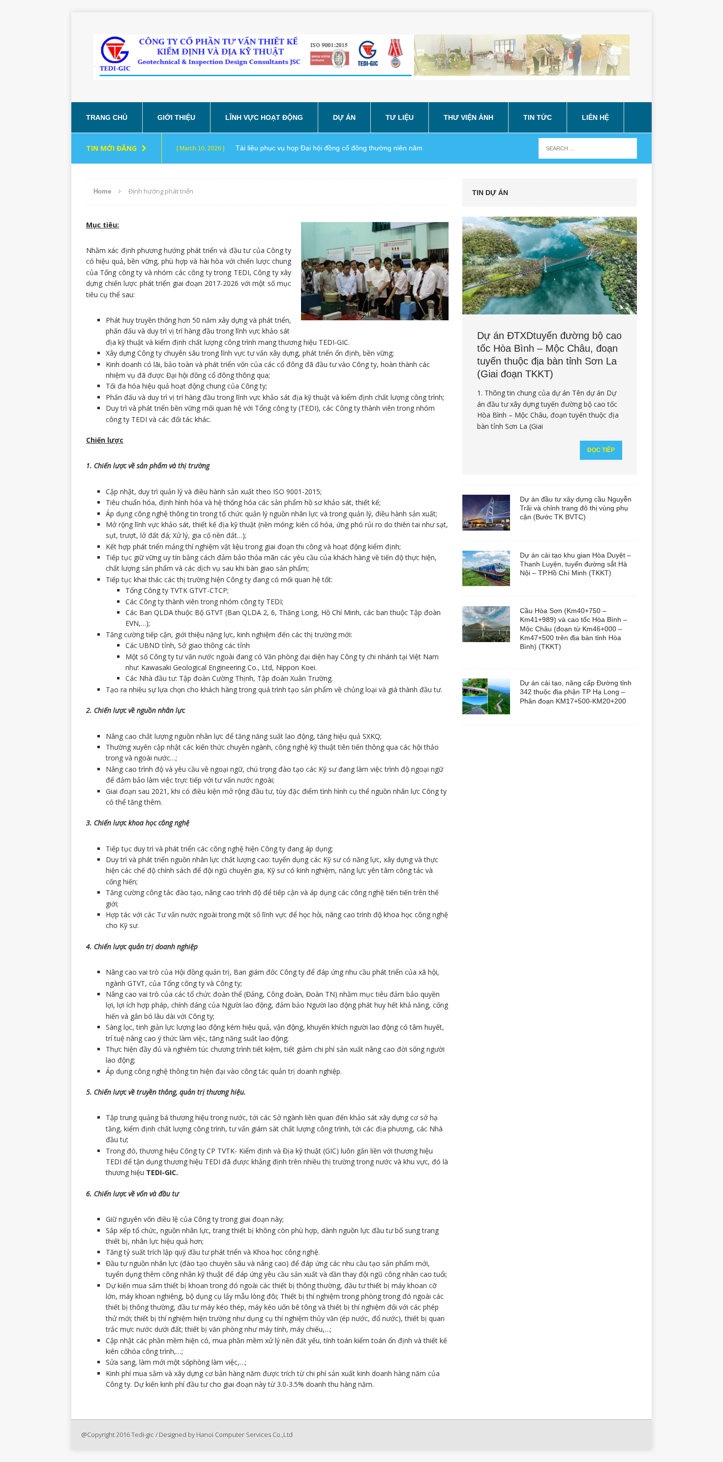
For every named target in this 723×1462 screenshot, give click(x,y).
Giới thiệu (176, 117)
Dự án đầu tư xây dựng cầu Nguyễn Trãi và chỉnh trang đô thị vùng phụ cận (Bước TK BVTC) (576, 508)
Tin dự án (490, 193)
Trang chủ (106, 117)
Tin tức (537, 117)
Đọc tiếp (601, 450)
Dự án (344, 117)
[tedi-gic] (361, 57)
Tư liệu (400, 117)
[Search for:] (588, 147)
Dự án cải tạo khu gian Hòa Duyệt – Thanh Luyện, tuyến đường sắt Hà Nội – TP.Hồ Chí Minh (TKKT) (575, 564)
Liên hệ (595, 117)
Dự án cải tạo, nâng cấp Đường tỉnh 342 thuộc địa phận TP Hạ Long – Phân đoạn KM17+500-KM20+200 (576, 691)
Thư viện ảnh (468, 117)
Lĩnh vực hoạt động (264, 117)
